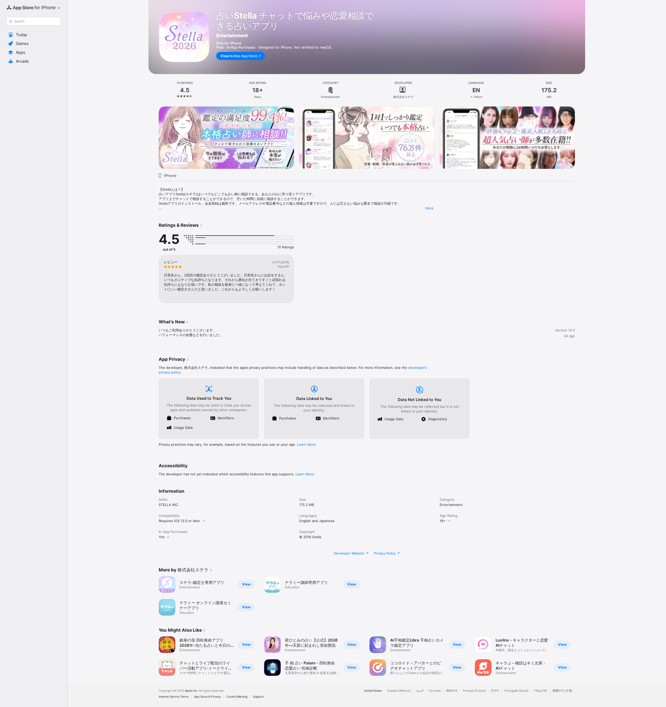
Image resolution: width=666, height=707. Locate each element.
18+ (443, 521)
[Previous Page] (153, 137)
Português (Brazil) (516, 690)
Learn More (306, 444)
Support (258, 696)
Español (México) (399, 690)
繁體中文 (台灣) (562, 690)
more (429, 208)
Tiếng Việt (540, 690)
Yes (162, 537)
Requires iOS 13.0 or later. (180, 521)
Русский (435, 690)
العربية (420, 690)
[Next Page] (580, 137)
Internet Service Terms (174, 696)
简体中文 (452, 690)
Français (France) (474, 690)
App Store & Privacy (207, 696)
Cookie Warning (236, 696)
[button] (34, 35)
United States (373, 690)
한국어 (495, 690)
